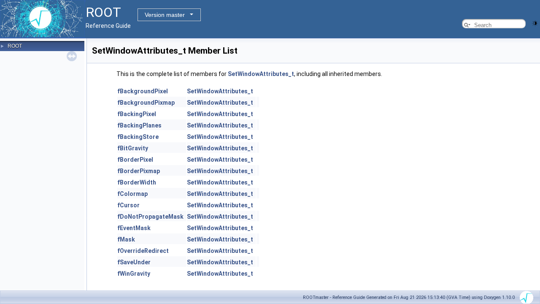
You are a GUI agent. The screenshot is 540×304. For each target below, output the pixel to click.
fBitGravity (132, 148)
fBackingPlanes (139, 125)
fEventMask (134, 228)
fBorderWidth (136, 182)
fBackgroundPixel (142, 91)
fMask (126, 239)
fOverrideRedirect (143, 250)
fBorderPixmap (138, 171)
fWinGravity (133, 273)
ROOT (15, 46)
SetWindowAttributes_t (261, 74)
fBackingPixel (136, 114)
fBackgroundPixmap (146, 102)
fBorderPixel (135, 159)
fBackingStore (138, 136)
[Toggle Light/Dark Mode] (535, 22)
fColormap (132, 193)
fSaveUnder (134, 262)
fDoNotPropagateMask (150, 216)
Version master (165, 14)
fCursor (128, 205)
